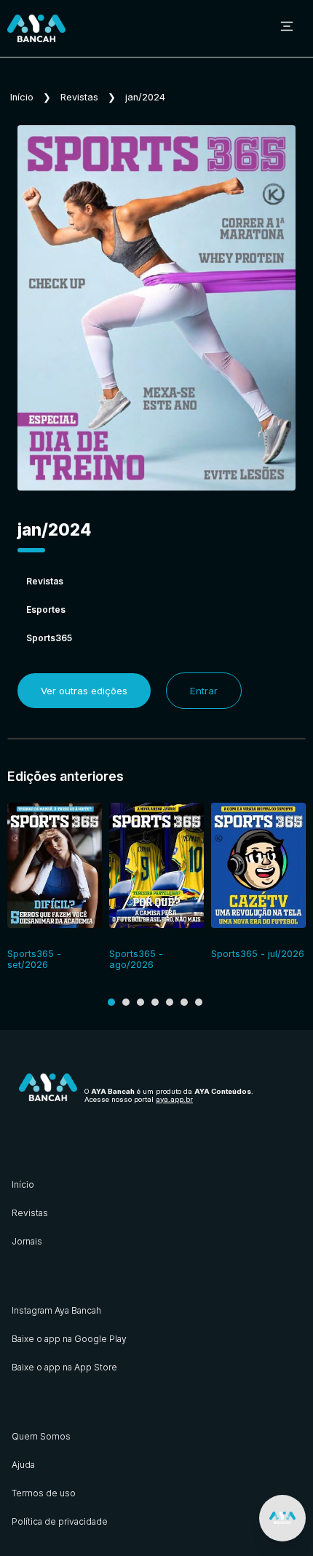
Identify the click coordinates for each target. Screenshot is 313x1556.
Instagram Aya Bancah (56, 1310)
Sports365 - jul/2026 (257, 953)
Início (21, 97)
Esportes (46, 609)
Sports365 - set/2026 (34, 959)
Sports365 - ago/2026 (136, 959)
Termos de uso (44, 1493)
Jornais (27, 1241)
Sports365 (49, 637)
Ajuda (23, 1464)
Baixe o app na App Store (64, 1367)
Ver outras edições (84, 690)
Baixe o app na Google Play (69, 1338)
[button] (111, 1002)
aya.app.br (174, 1099)
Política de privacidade (60, 1521)
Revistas (79, 97)
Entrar (204, 690)
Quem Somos (41, 1436)
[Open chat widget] (282, 1518)
